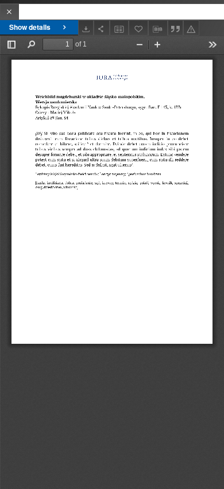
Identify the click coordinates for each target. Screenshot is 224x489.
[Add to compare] (119, 28)
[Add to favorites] (138, 28)
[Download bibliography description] (158, 28)
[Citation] (176, 28)
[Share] (102, 28)
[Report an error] (191, 28)
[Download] (86, 28)
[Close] (9, 12)
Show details (30, 27)
